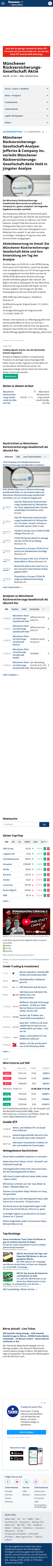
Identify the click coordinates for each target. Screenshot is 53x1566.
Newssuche (10, 818)
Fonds (20, 1530)
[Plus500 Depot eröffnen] (14, 4)
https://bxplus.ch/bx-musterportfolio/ (18, 955)
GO (44, 824)
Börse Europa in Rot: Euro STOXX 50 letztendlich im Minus (31, 560)
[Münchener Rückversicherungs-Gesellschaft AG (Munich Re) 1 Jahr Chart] (42, 397)
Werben (26, 1495)
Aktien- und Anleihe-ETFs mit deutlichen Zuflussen (33, 1037)
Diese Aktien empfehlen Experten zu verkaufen (25, 1156)
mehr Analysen (10, 674)
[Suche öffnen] (50, 3)
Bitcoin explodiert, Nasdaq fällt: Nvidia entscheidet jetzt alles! (34, 973)
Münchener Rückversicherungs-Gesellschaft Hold (21, 618)
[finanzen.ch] (15, 2)
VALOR (6, 76)
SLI (24, 1519)
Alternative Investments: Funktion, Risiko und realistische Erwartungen (30, 1144)
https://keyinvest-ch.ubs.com (22, 1116)
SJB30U (46, 1083)
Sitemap (9, 1502)
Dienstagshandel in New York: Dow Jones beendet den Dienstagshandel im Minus (25, 1170)
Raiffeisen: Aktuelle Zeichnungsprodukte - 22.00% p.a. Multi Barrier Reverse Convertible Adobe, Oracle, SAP (34, 1006)
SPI (18, 1519)
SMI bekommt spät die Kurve (33, 987)
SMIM (30, 1519)
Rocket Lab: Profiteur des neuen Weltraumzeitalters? (32, 1017)
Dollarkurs (28, 1528)
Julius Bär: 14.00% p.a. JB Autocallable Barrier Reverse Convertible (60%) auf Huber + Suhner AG (34, 1027)
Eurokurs (40, 1528)
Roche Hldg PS (9, 890)
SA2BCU (46, 1104)
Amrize (6, 879)
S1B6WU (46, 1099)
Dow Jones (24, 1522)
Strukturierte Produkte (15, 1533)
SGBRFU (46, 1094)
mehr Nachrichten (11, 587)
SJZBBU (46, 1078)
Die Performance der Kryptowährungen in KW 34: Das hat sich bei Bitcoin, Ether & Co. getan (24, 1207)
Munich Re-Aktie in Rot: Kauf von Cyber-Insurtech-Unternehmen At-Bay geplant (31, 569)
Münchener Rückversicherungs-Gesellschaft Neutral (21, 640)
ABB (5, 895)
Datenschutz (40, 1495)
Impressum (39, 1491)
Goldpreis (37, 1525)
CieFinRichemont (11, 859)
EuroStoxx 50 (11, 1522)
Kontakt (8, 1491)
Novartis (7, 874)
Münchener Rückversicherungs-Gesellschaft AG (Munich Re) (10, 397)
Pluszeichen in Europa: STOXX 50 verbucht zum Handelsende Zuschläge (31, 550)
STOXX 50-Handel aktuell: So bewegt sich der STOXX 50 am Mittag (31, 539)
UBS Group (8, 848)
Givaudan (7, 864)
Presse (8, 1498)
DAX (37, 1519)
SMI (28, 1525)
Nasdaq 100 (37, 1522)
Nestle (6, 869)
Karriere (9, 1495)
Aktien (8, 1528)
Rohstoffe (33, 1533)
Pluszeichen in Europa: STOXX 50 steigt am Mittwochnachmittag (29, 578)
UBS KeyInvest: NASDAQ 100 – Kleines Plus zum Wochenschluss (34, 995)
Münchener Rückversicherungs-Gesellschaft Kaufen (21, 653)
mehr (5, 901)
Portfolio (9, 1536)
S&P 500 (21, 1525)
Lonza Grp (8, 885)
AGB (36, 1502)
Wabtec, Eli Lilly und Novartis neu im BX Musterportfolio (26, 936)
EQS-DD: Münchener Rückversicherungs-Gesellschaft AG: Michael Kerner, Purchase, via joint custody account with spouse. (31, 521)
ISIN (22, 76)
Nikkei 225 (9, 1525)
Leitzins (8, 1539)
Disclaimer (39, 1498)
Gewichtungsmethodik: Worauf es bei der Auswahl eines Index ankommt (30, 1136)
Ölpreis (38, 1536)
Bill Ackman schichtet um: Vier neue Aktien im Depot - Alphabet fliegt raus (24, 1185)
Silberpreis (10, 1530)
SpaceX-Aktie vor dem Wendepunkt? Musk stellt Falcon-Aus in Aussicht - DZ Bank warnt (25, 1200)
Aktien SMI (10, 1519)
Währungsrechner (24, 1536)
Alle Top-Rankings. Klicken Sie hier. (19, 1289)
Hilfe (25, 1491)
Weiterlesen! (10, 376)
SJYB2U (46, 1073)
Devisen (17, 1528)
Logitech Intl (9, 854)
